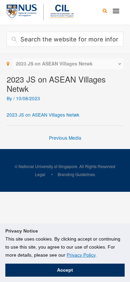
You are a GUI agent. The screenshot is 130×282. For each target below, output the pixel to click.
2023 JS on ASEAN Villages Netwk (43, 114)
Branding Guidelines (76, 174)
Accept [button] (65, 270)
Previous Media (65, 137)
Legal (40, 174)
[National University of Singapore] (22, 10)
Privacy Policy (81, 255)
